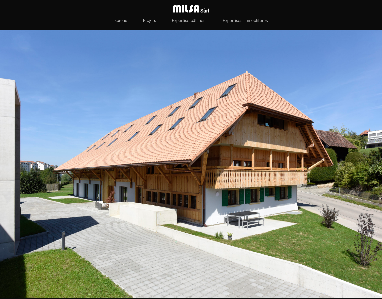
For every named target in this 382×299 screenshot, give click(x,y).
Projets (149, 20)
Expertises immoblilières (245, 20)
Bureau (120, 20)
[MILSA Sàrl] (190, 9)
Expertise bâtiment (189, 20)
